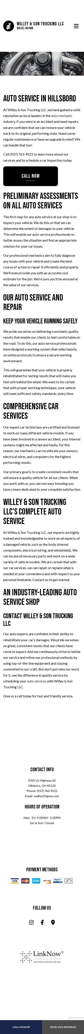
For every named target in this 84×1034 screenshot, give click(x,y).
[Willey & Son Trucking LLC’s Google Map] (53, 923)
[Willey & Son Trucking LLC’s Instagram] (31, 923)
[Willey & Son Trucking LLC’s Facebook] (42, 923)
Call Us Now (21, 1027)
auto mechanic (61, 116)
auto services (36, 681)
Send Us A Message (63, 1027)
